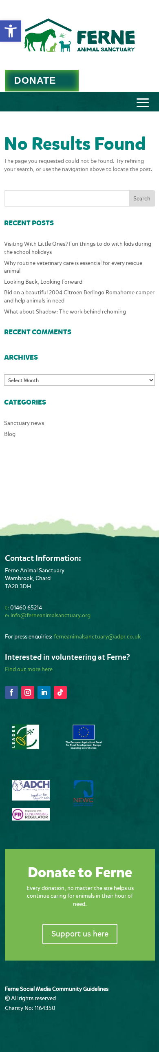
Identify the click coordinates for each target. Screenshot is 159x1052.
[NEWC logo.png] (83, 804)
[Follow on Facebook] (11, 692)
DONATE (35, 80)
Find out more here (29, 669)
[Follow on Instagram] (27, 692)
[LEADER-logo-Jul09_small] (26, 747)
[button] (10, 31)
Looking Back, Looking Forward (43, 281)
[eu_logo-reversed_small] (83, 748)
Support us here (79, 934)
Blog (9, 434)
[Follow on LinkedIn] (44, 692)
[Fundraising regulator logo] (31, 818)
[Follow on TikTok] (60, 692)
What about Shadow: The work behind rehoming (65, 311)
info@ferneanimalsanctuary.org (51, 615)
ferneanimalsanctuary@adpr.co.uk (97, 636)
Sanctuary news (24, 423)
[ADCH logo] (31, 798)
